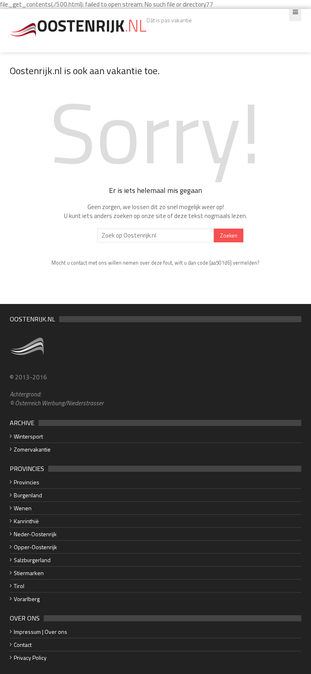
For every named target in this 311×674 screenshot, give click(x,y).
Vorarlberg (27, 599)
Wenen (23, 508)
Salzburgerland (32, 560)
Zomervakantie (32, 449)
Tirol (19, 586)
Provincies (26, 482)
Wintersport (28, 436)
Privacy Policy (30, 657)
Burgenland (28, 495)
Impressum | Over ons (40, 631)
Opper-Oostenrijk (35, 547)
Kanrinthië (26, 521)
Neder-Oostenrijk (35, 534)
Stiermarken (29, 573)
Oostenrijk (92, 25)
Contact (23, 644)
